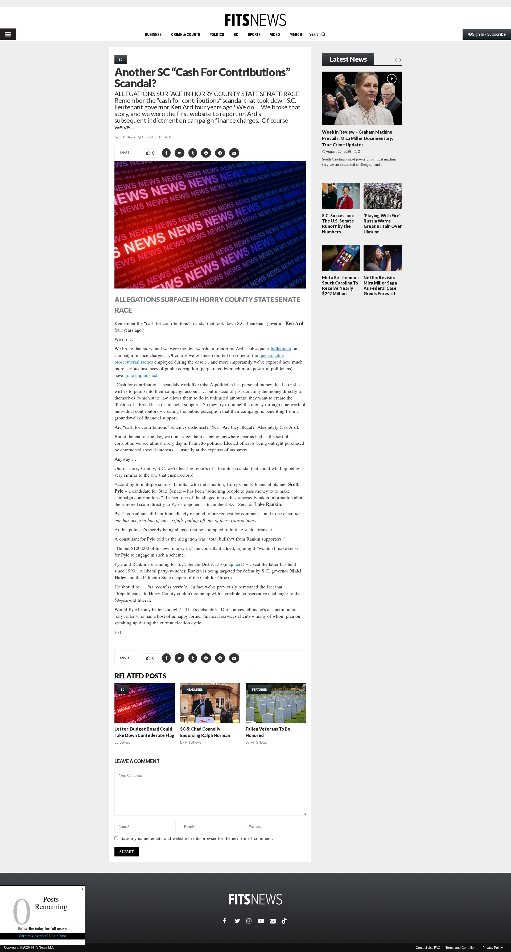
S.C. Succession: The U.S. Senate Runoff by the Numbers (338, 223)
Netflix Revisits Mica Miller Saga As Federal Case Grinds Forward (380, 285)
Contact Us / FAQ (428, 948)
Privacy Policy (493, 948)
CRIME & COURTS (185, 34)
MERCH (296, 34)
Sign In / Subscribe (489, 33)
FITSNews (127, 137)
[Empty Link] (396, 59)
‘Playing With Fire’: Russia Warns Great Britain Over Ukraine (383, 223)
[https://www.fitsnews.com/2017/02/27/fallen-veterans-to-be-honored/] (276, 703)
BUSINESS (153, 34)
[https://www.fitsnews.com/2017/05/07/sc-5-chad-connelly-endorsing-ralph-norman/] (210, 703)
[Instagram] (252, 921)
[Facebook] (229, 921)
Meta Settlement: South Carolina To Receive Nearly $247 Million (340, 285)
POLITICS (216, 34)
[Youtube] (264, 921)
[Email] (276, 921)
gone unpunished (141, 375)
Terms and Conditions (461, 948)
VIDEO (275, 34)
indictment (281, 348)
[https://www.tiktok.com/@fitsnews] (285, 921)
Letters (124, 742)
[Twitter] (240, 921)
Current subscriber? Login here (42, 935)
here (238, 564)
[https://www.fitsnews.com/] (255, 20)
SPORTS (254, 34)
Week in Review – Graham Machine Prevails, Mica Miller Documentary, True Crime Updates (357, 138)
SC (236, 34)
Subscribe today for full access (42, 928)
